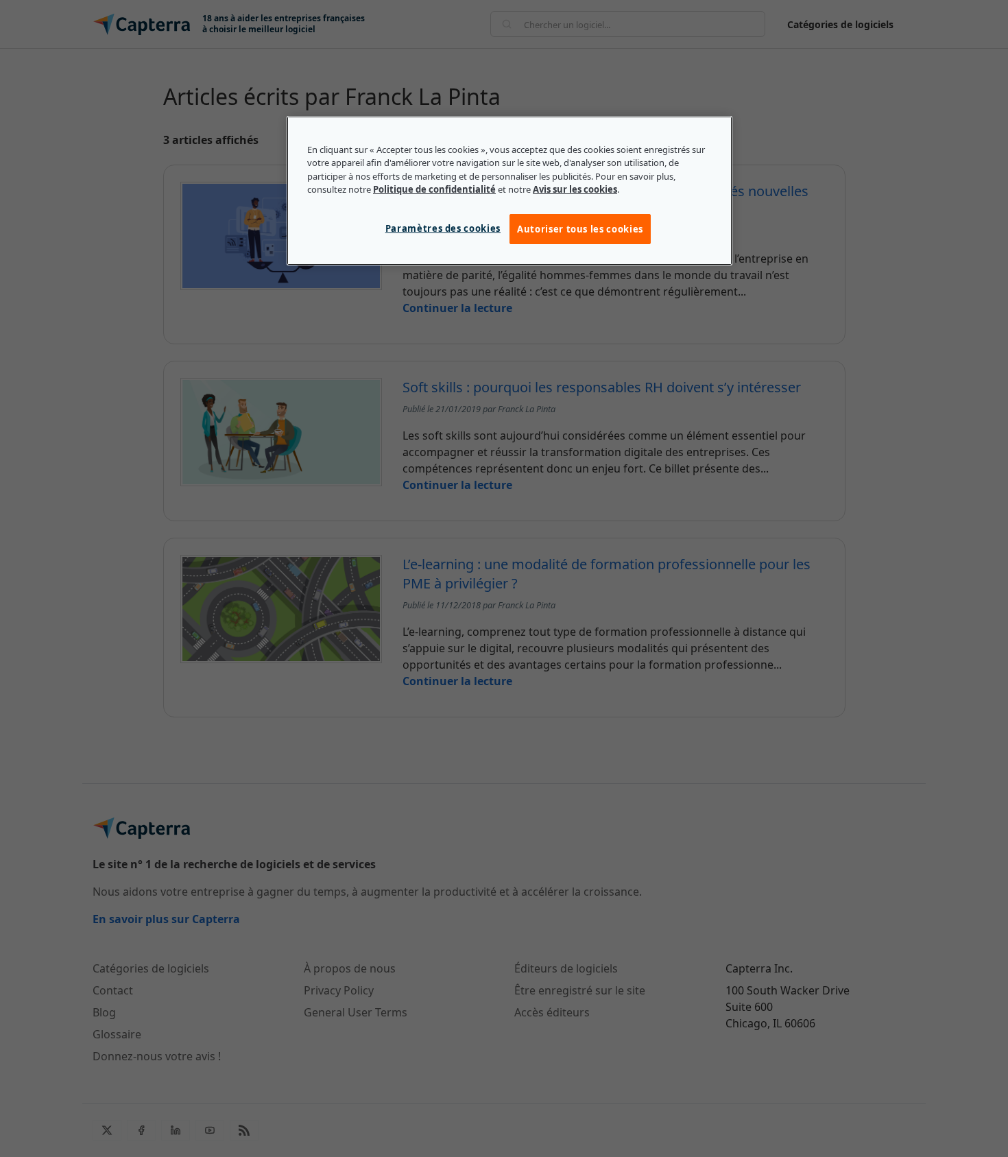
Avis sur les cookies (575, 189)
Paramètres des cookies (443, 228)
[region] (509, 190)
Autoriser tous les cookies (580, 229)
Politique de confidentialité (434, 189)
